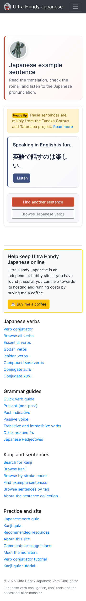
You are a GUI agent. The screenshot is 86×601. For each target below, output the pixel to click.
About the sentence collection (31, 495)
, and (19, 432)
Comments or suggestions (27, 545)
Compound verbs (24, 362)
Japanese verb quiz (21, 518)
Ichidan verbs (16, 355)
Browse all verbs (18, 335)
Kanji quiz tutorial (19, 565)
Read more (63, 126)
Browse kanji (15, 469)
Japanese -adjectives (23, 439)
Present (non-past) (21, 405)
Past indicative (17, 412)
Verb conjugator (18, 329)
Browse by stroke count (25, 475)
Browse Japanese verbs (43, 214)
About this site (17, 539)
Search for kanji (18, 462)
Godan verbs (15, 349)
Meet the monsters (21, 552)
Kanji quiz (12, 525)
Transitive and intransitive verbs (32, 425)
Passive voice (16, 419)
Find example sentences (25, 482)
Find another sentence (43, 202)
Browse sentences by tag (26, 489)
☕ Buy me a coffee (28, 304)
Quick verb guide (19, 399)
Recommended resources (26, 532)
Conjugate (17, 369)
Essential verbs (17, 342)
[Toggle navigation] (75, 7)
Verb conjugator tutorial (25, 559)
